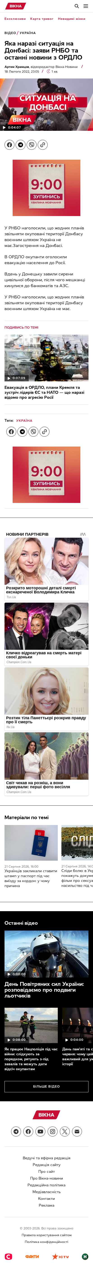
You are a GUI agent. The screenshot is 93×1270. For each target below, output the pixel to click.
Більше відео (46, 1086)
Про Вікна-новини (46, 1178)
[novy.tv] (85, 1257)
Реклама (46, 1205)
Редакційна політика (46, 1185)
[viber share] (32, 145)
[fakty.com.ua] (32, 1257)
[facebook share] (9, 145)
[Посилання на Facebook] (28, 1131)
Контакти (46, 1198)
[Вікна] (16, 6)
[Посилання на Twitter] (65, 1131)
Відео (10, 33)
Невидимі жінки (71, 19)
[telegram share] (21, 145)
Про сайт (46, 1171)
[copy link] (43, 145)
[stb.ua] (8, 1257)
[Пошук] (76, 6)
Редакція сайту (46, 1165)
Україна (28, 33)
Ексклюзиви (15, 19)
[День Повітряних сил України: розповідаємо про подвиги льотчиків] (46, 954)
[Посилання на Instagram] (53, 1131)
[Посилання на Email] (77, 1131)
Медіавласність (47, 1192)
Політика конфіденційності (46, 1242)
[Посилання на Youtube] (40, 1131)
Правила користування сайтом (47, 1235)
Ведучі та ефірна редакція (46, 1158)
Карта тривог (41, 19)
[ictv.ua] (60, 1257)
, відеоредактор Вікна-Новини (42, 67)
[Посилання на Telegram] (16, 1131)
